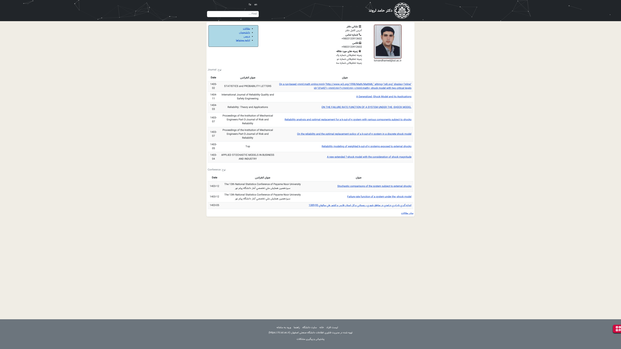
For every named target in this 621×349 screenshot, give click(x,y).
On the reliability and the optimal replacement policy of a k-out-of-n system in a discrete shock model (354, 134)
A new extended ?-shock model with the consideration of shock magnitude (369, 157)
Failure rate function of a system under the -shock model (379, 197)
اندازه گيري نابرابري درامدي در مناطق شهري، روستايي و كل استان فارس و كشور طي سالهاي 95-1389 (360, 205)
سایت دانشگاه (309, 328)
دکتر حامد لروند (380, 11)
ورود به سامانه (284, 328)
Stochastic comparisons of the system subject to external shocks (374, 186)
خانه (321, 328)
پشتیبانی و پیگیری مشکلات (310, 339)
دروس (247, 37)
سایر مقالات (407, 213)
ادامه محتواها (243, 40)
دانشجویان (244, 33)
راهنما (297, 328)
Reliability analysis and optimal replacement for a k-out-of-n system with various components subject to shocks (348, 120)
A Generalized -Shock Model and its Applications (383, 97)
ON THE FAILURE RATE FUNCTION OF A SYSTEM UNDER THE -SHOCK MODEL (366, 107)
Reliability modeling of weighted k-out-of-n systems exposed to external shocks (366, 147)
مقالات (246, 29)
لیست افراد (332, 328)
